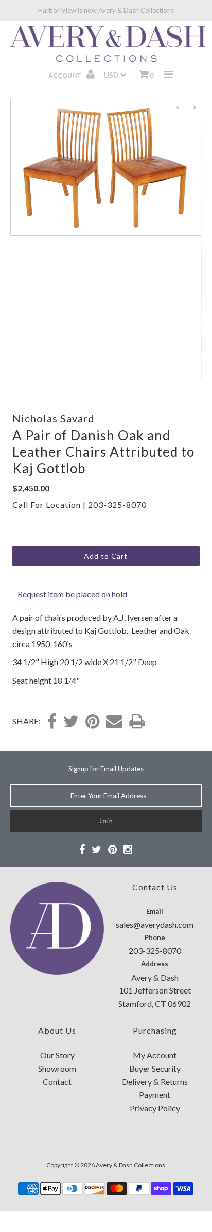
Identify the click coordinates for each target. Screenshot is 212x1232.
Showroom (57, 1068)
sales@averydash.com (154, 924)
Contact (57, 1082)
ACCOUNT (65, 75)
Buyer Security (155, 1068)
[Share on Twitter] (71, 722)
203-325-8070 (117, 504)
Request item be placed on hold (72, 594)
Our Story (57, 1055)
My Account (154, 1055)
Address (154, 964)
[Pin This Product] (92, 722)
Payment (154, 1094)
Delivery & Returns (155, 1082)
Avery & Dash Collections (130, 1165)
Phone (155, 937)
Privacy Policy (155, 1108)
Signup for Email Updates (106, 769)
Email (154, 911)
